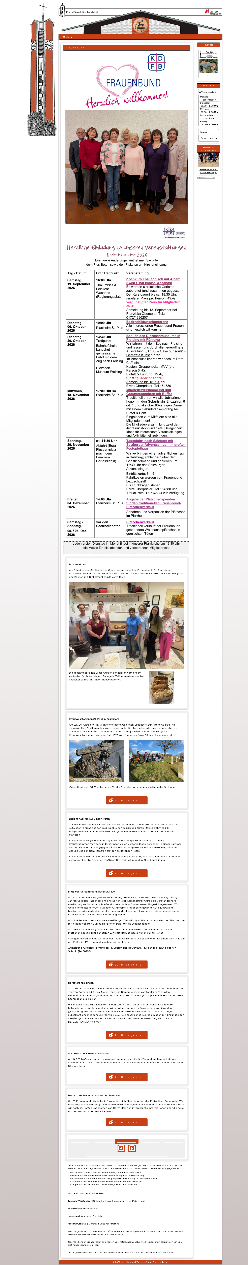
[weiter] (132, 1148)
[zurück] (121, 1148)
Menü (68, 37)
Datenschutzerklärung (206, 178)
